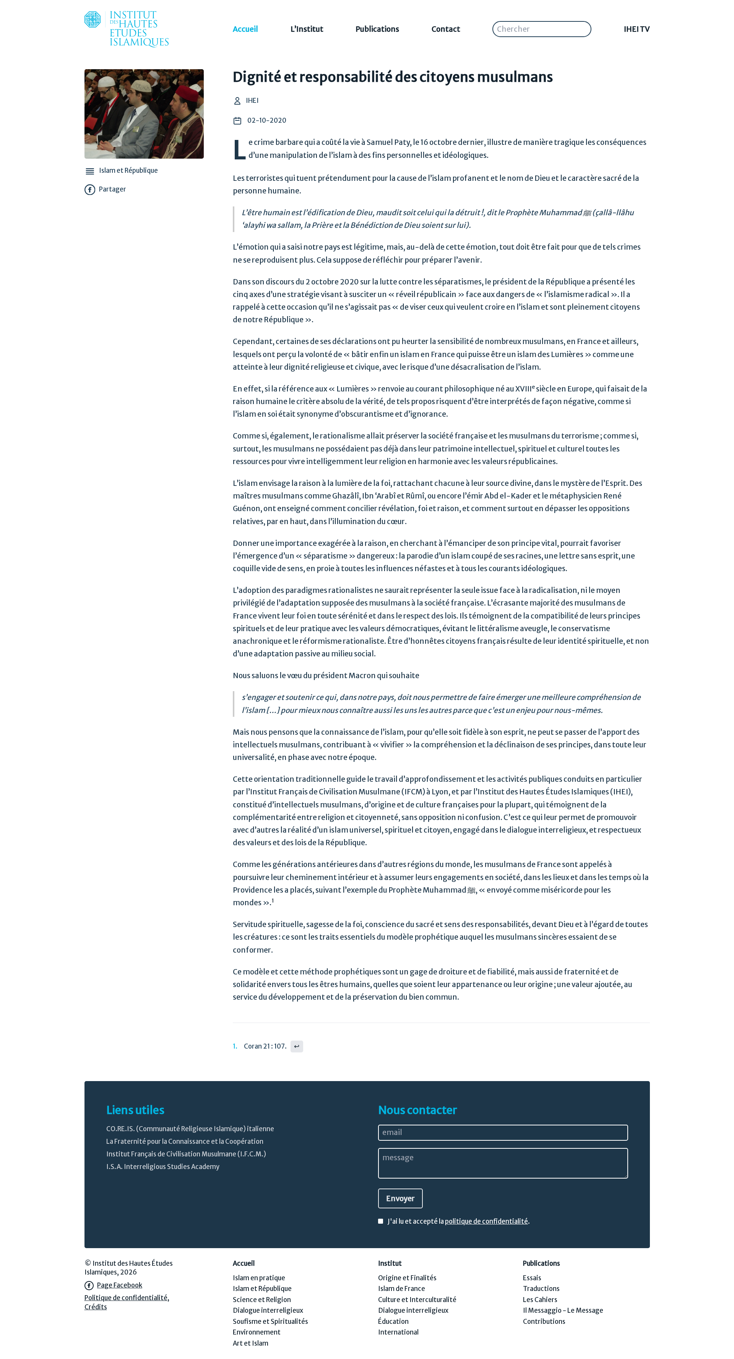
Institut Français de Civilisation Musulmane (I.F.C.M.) (186, 1154)
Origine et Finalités (407, 1278)
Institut (390, 1264)
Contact (446, 29)
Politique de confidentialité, (126, 1298)
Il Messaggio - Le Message (563, 1311)
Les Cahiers (540, 1300)
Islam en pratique (259, 1278)
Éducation (393, 1322)
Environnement (257, 1332)
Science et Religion (262, 1300)
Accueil (245, 29)
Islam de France (401, 1289)
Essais (532, 1278)
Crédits (95, 1307)
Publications (377, 29)
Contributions (544, 1322)
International (398, 1332)
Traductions (541, 1289)
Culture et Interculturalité (417, 1300)
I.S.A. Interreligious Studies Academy (162, 1167)
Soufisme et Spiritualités (270, 1322)
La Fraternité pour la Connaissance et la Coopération (184, 1142)
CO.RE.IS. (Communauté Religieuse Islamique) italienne (190, 1129)
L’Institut (307, 29)
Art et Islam (250, 1344)
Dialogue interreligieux (268, 1311)
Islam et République (262, 1289)
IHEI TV (637, 29)
